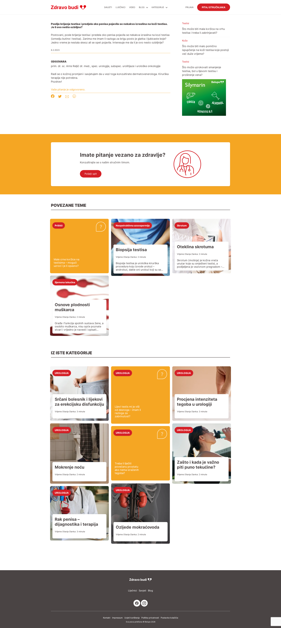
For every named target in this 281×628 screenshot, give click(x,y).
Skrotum (182, 225)
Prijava (189, 7)
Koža (184, 40)
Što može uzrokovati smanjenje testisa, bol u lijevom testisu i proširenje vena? (201, 71)
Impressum (117, 617)
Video (132, 7)
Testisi (185, 23)
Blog (141, 7)
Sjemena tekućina (65, 282)
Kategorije (158, 7)
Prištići (58, 225)
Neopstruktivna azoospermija (133, 225)
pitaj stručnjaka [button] (213, 7)
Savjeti (108, 7)
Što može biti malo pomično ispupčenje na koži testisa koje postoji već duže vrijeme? (205, 50)
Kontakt (106, 617)
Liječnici (120, 7)
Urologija (62, 373)
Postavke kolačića (169, 617)
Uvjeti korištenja (132, 617)
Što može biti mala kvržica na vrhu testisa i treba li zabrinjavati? (203, 31)
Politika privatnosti (150, 617)
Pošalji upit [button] (91, 173)
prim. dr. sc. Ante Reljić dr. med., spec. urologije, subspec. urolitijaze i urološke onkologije (105, 66)
